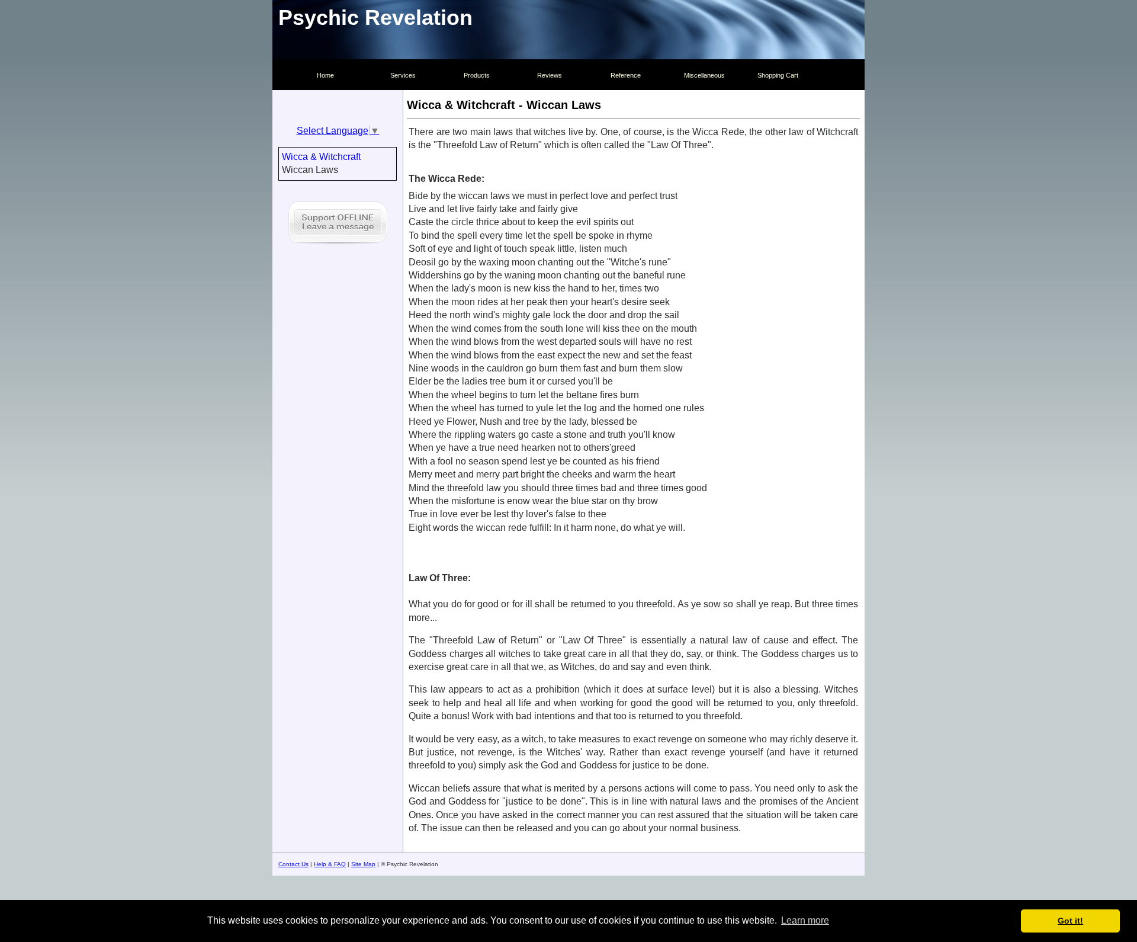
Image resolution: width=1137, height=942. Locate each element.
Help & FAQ (330, 864)
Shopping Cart (777, 75)
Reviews (549, 75)
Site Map (363, 864)
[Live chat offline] (337, 246)
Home (325, 75)
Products (477, 75)
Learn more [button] (805, 920)
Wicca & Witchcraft (321, 157)
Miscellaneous (704, 75)
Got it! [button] (1070, 920)
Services (403, 75)
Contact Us (293, 864)
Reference (626, 75)
